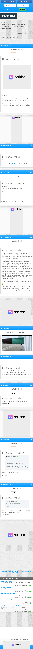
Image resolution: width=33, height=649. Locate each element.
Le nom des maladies (7, 600)
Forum (6, 23)
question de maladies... (7, 581)
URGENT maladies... (6, 587)
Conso (16, 639)
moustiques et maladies (8, 593)
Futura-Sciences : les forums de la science (13, 24)
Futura (5, 639)
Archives (11, 639)
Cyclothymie (15, 163)
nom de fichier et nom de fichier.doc (11, 606)
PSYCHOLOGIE (5, 26)
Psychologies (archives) (17, 26)
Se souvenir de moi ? (13, 9)
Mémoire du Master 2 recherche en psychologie (15, 571)
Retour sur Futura (8, 1)
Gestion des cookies (24, 639)
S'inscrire (24, 2)
